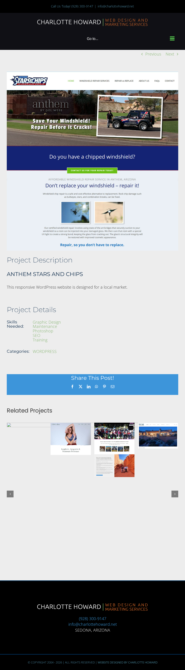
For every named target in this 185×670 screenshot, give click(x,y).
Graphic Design (47, 322)
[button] (10, 446)
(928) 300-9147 (82, 6)
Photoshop (43, 331)
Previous (153, 54)
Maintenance (45, 326)
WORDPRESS (45, 351)
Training (40, 340)
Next (170, 54)
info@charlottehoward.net (116, 6)
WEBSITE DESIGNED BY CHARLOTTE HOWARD (127, 567)
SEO (36, 335)
